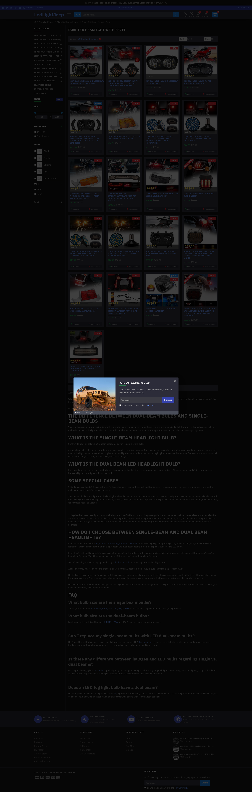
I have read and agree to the (138, 405)
